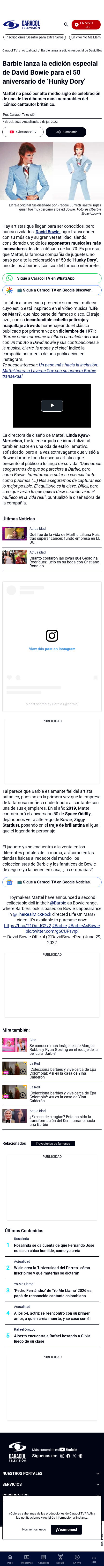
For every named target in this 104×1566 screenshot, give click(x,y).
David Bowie (48, 231)
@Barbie (58, 902)
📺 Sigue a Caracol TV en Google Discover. (54, 290)
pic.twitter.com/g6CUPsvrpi (52, 931)
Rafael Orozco (24, 1329)
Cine (33, 1040)
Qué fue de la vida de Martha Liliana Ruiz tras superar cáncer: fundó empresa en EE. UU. (65, 538)
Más (94, 1561)
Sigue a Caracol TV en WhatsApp (45, 278)
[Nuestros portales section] (98, 1473)
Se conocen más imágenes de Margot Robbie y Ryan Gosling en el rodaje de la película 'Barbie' (64, 1049)
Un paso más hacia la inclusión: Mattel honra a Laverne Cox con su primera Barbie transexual (50, 370)
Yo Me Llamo (23, 1284)
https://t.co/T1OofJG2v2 (27, 925)
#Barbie (59, 925)
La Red (35, 1063)
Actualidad (29, 50)
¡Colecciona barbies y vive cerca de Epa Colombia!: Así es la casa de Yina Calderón (63, 1073)
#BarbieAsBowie (84, 925)
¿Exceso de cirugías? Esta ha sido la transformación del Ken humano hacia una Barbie (62, 1120)
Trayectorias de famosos (53, 1143)
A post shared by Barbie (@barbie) (52, 704)
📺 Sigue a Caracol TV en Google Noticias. (54, 882)
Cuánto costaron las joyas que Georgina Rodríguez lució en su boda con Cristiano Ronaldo (64, 562)
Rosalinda (21, 1239)
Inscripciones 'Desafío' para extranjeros (35, 37)
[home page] (21, 24)
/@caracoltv (26, 132)
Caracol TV (9, 50)
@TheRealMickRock (32, 914)
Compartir (70, 132)
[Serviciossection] (98, 1484)
